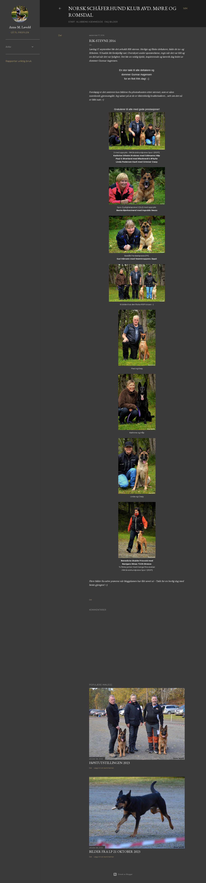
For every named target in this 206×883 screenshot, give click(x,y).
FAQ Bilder (111, 22)
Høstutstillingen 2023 (109, 763)
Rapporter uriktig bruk (19, 61)
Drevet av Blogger (125, 874)
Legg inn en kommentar (104, 768)
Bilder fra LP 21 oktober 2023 (114, 851)
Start (71, 22)
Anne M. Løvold (20, 27)
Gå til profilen (20, 32)
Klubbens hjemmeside (89, 22)
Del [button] (60, 35)
